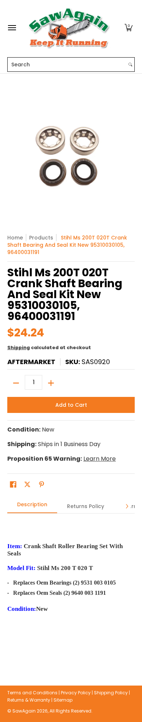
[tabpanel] (71, 588)
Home (15, 237)
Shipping (18, 347)
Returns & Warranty (28, 700)
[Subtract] (16, 383)
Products (41, 237)
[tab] (32, 506)
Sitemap (63, 700)
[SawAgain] (69, 28)
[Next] (127, 506)
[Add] (51, 383)
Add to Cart (71, 405)
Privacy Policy (76, 693)
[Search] (130, 64)
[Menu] (11, 28)
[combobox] (67, 64)
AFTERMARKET (31, 361)
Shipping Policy (111, 693)
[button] (128, 28)
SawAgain (24, 711)
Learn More (99, 458)
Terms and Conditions (32, 693)
